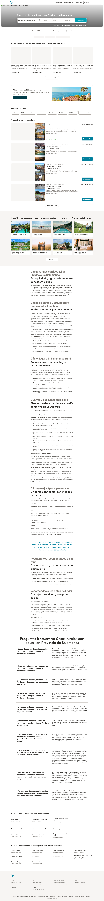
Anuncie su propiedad (69, 2)
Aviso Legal (52, 896)
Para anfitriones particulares (60, 882)
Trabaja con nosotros (16, 882)
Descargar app (58, 2)
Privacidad (71, 896)
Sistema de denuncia (52, 898)
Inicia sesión (79, 2)
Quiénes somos (14, 885)
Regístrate (86, 2)
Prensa (34, 887)
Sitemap (88, 896)
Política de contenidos (80, 896)
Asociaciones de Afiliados (38, 889)
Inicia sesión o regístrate (20, 97)
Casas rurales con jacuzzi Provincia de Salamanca (75, 25)
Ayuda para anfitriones (37, 885)
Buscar (81, 20)
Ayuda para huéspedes (37, 882)
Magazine (13, 887)
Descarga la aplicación (80, 882)
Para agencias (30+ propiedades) (61, 885)
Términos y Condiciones (61, 896)
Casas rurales (56, 25)
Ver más (51, 259)
